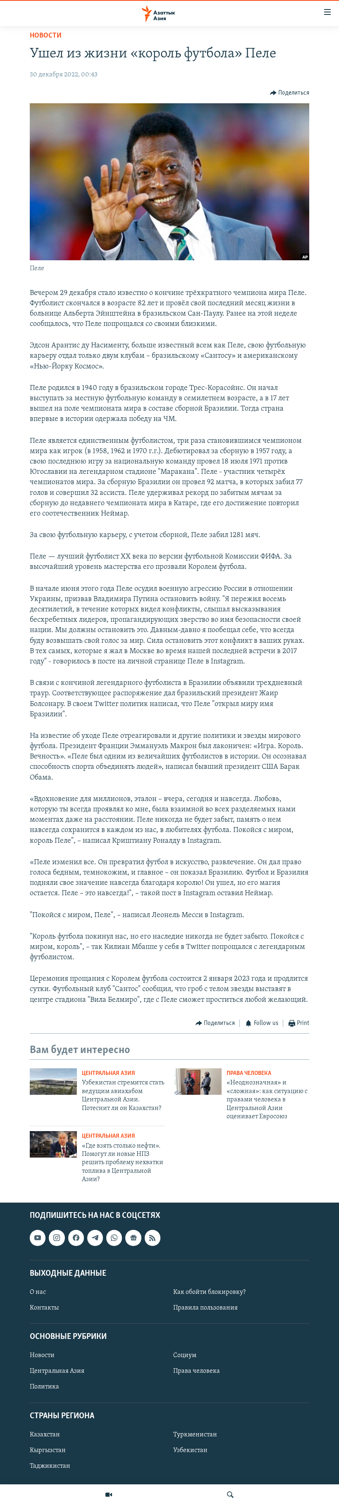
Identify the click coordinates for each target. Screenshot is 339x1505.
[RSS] (152, 1238)
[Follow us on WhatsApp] (114, 1238)
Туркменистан (195, 1434)
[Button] (290, 93)
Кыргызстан (48, 1450)
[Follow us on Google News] (133, 1238)
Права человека (249, 1073)
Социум (184, 1356)
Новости (46, 36)
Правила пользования (205, 1308)
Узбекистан (190, 1450)
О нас (38, 1292)
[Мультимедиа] (108, 1494)
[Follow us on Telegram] (95, 1238)
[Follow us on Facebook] (76, 1238)
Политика (44, 1387)
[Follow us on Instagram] (56, 1238)
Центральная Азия (108, 1073)
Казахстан (45, 1434)
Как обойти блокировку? (209, 1292)
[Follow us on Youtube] (37, 1238)
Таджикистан (50, 1466)
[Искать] (230, 1494)
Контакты (44, 1308)
